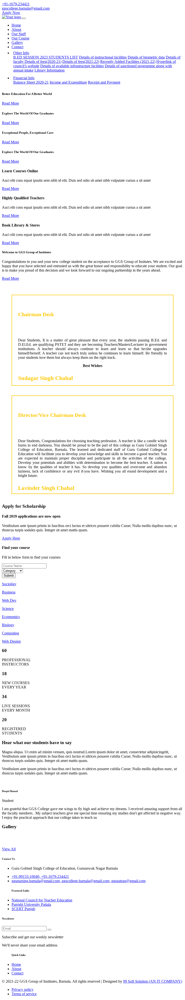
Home (16, 25)
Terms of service (24, 994)
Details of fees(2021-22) (80, 62)
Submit (9, 575)
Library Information (49, 70)
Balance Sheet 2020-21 (31, 82)
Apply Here (11, 538)
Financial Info (23, 78)
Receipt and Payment (104, 82)
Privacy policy (22, 989)
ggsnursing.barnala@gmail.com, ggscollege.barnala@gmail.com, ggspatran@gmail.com (78, 881)
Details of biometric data (146, 57)
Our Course (20, 38)
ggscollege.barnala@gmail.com (26, 8)
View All (9, 849)
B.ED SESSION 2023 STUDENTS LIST (45, 57)
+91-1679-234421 (16, 4)
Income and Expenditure (68, 82)
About (16, 29)
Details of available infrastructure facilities (72, 66)
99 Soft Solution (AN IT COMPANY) (152, 981)
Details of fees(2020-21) (43, 62)
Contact (17, 47)
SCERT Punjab (23, 909)
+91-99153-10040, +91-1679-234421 (40, 876)
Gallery (17, 42)
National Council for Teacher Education (42, 900)
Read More (10, 103)
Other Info (21, 53)
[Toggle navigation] (24, 18)
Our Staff (19, 34)
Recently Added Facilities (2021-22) (127, 62)
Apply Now (11, 13)
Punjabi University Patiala (31, 904)
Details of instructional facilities (103, 57)
